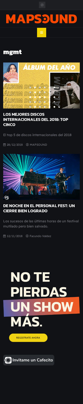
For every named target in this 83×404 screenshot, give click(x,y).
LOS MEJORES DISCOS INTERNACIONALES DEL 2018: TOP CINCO (35, 119)
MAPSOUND (38, 144)
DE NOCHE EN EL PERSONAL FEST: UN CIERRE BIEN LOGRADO (39, 208)
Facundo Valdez (40, 236)
